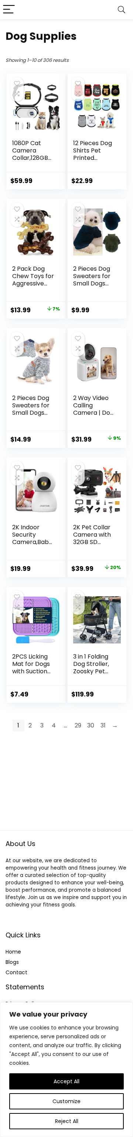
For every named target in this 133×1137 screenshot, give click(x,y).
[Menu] (9, 10)
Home (13, 951)
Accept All (66, 1081)
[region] (66, 1069)
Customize (66, 1101)
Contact (16, 972)
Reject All (66, 1121)
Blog (11, 962)
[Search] (121, 10)
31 (103, 725)
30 (90, 725)
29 (78, 725)
